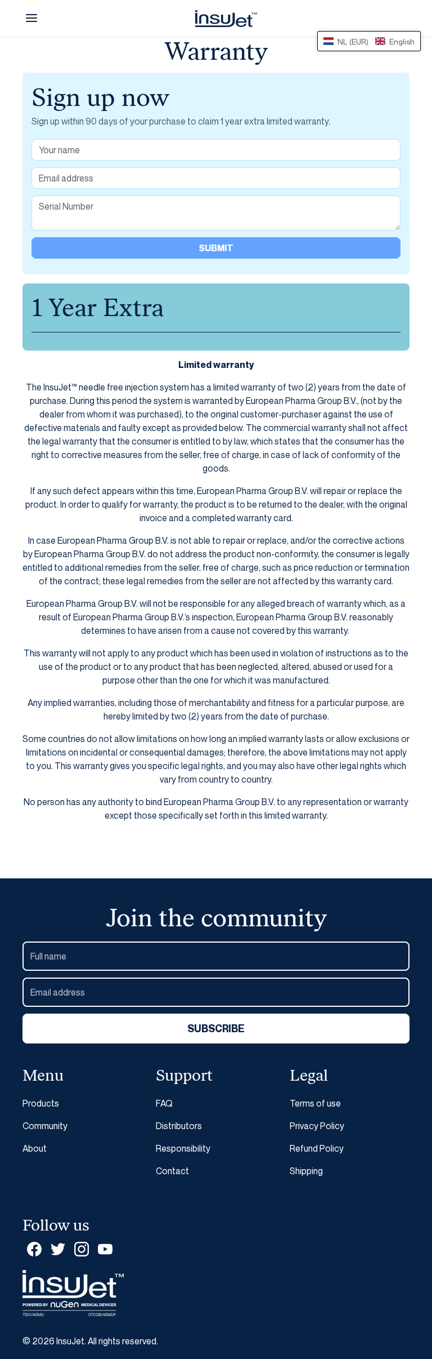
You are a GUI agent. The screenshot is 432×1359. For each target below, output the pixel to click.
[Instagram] (81, 1249)
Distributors (179, 1125)
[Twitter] (58, 1249)
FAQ (164, 1103)
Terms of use (315, 1103)
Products (40, 1103)
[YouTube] (105, 1249)
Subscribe (216, 1028)
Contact (172, 1170)
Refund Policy (317, 1148)
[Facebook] (34, 1249)
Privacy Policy (317, 1125)
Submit (216, 248)
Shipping (306, 1170)
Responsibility (183, 1148)
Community (45, 1125)
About (34, 1148)
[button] (31, 18)
